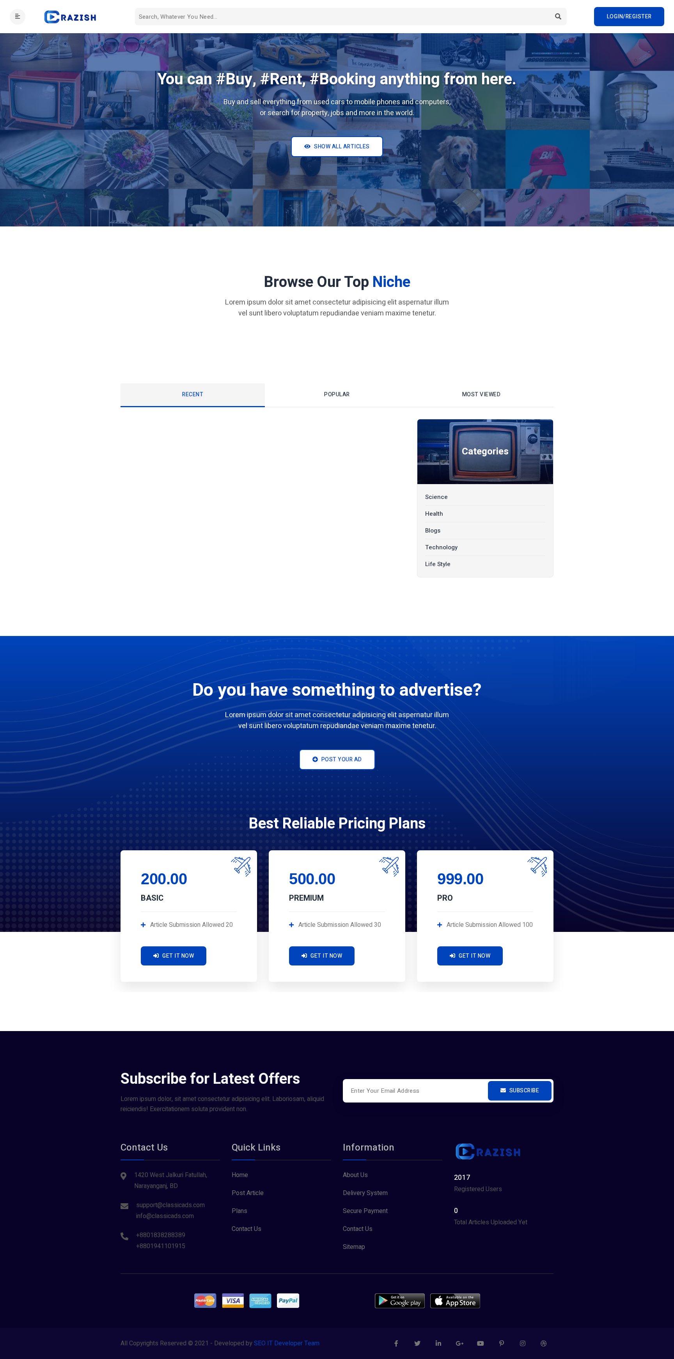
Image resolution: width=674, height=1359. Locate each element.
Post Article (248, 1193)
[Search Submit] (558, 16)
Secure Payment (365, 1211)
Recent (192, 394)
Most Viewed (481, 394)
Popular (337, 394)
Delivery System (365, 1193)
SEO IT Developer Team (286, 1343)
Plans (239, 1211)
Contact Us (246, 1229)
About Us (355, 1175)
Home (240, 1175)
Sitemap (354, 1247)
